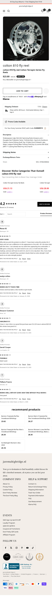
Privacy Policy (8, 487)
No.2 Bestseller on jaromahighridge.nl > (17, 80)
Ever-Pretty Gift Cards (10, 532)
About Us (6, 484)
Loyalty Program (9, 523)
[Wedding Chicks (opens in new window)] (7, 557)
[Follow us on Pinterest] (22, 548)
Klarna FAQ (32, 504)
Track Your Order (34, 493)
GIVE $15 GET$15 (9, 526)
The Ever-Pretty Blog (10, 495)
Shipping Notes (9, 152)
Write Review (44, 204)
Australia (6, 576)
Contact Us (32, 484)
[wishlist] (42, 11)
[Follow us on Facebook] (5, 548)
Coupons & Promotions (11, 529)
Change (44, 106)
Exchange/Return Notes (11, 157)
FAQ (29, 498)
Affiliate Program (9, 535)
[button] (46, 91)
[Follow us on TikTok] (32, 548)
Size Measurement (35, 501)
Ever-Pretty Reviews (10, 493)
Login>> (9, 192)
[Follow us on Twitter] (11, 548)
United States (14, 574)
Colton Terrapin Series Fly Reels (13, 183)
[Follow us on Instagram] (16, 548)
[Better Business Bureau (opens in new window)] (18, 566)
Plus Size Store (15, 576)
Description (7, 135)
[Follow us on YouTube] (27, 548)
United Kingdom (26, 574)
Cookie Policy (7, 490)
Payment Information (36, 495)
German (42, 574)
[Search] (8, 11)
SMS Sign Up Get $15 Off (12, 520)
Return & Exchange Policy (37, 487)
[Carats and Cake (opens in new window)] (18, 557)
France (35, 574)
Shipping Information (36, 490)
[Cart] (47, 11)
